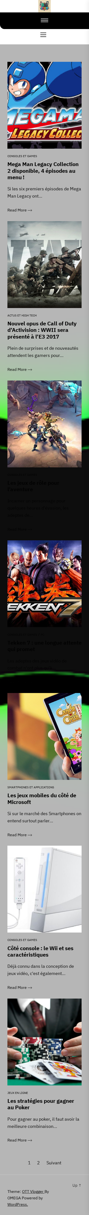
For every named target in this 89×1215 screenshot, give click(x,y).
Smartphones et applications (30, 787)
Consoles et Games (22, 156)
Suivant (53, 1163)
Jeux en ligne (17, 1093)
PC (42, 634)
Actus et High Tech (22, 315)
